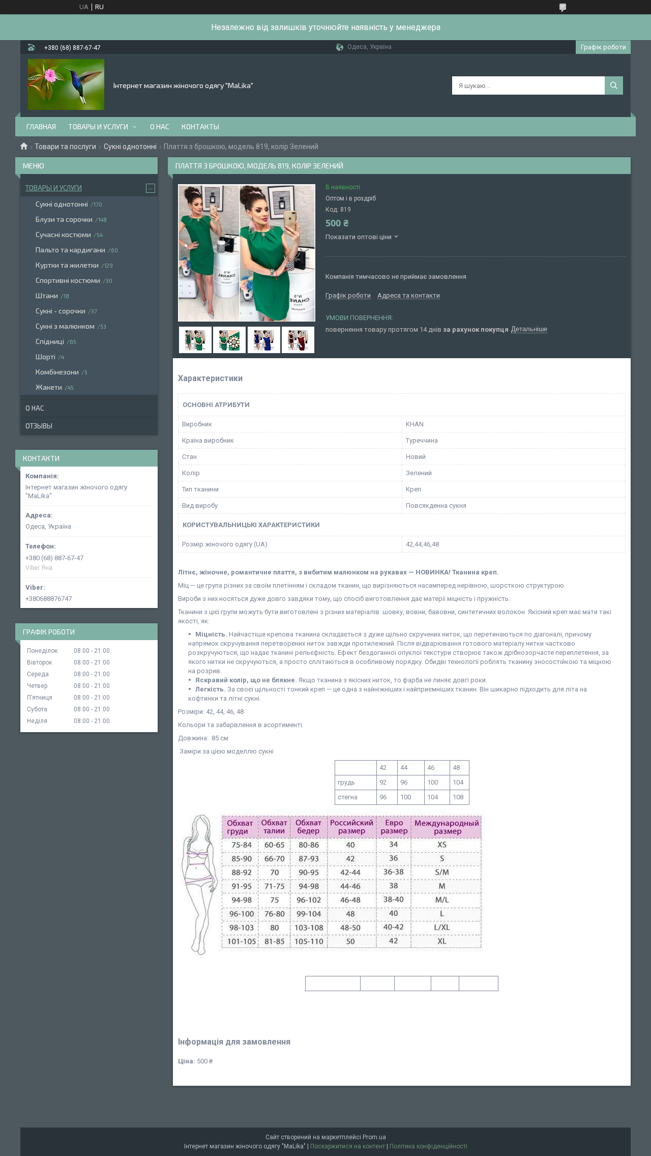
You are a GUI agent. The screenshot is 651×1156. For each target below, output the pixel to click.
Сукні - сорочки (60, 310)
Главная (41, 126)
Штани (47, 295)
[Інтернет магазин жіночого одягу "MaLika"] (66, 84)
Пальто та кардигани (70, 249)
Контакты (200, 126)
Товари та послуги (65, 146)
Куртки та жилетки (67, 265)
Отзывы (38, 426)
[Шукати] (614, 85)
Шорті (45, 356)
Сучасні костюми (63, 234)
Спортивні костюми (68, 280)
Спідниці (50, 341)
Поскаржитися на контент (347, 1146)
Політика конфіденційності (428, 1146)
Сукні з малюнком (65, 326)
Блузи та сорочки (64, 219)
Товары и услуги (98, 126)
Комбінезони (57, 371)
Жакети (49, 387)
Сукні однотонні (130, 146)
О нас (159, 126)
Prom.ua (374, 1137)
